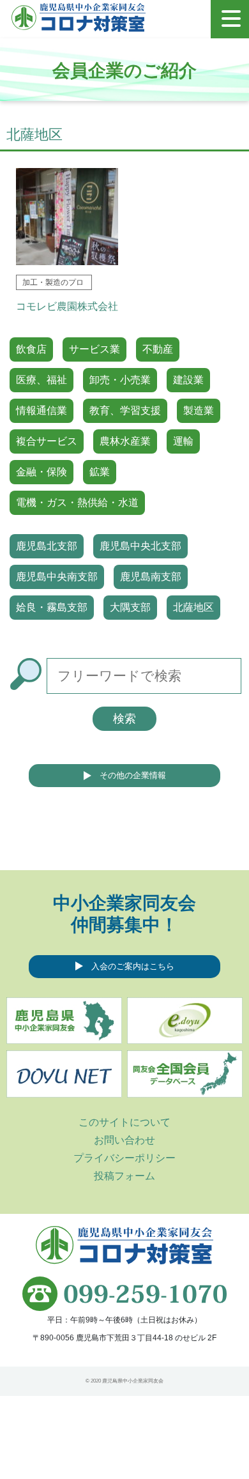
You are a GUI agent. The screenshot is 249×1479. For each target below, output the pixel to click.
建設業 (188, 379)
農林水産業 (125, 441)
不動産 (157, 349)
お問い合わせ (124, 1140)
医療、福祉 (41, 379)
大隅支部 (130, 607)
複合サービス (46, 441)
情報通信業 (41, 410)
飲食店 (31, 349)
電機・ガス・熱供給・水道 (77, 502)
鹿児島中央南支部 (57, 576)
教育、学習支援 (125, 410)
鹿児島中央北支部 (140, 545)
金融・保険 (41, 471)
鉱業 (99, 471)
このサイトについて (124, 1122)
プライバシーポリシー (124, 1158)
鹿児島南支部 (150, 576)
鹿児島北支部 (46, 545)
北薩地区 (193, 607)
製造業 (198, 410)
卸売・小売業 (120, 379)
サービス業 (94, 349)
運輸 (183, 441)
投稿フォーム (124, 1175)
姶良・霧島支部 (51, 607)
